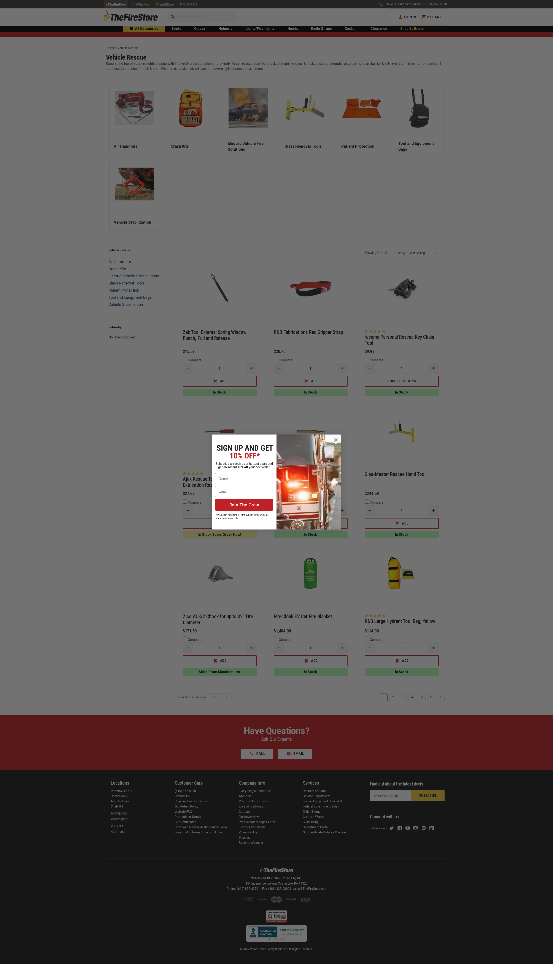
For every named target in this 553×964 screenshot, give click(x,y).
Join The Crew (244, 505)
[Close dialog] (336, 440)
